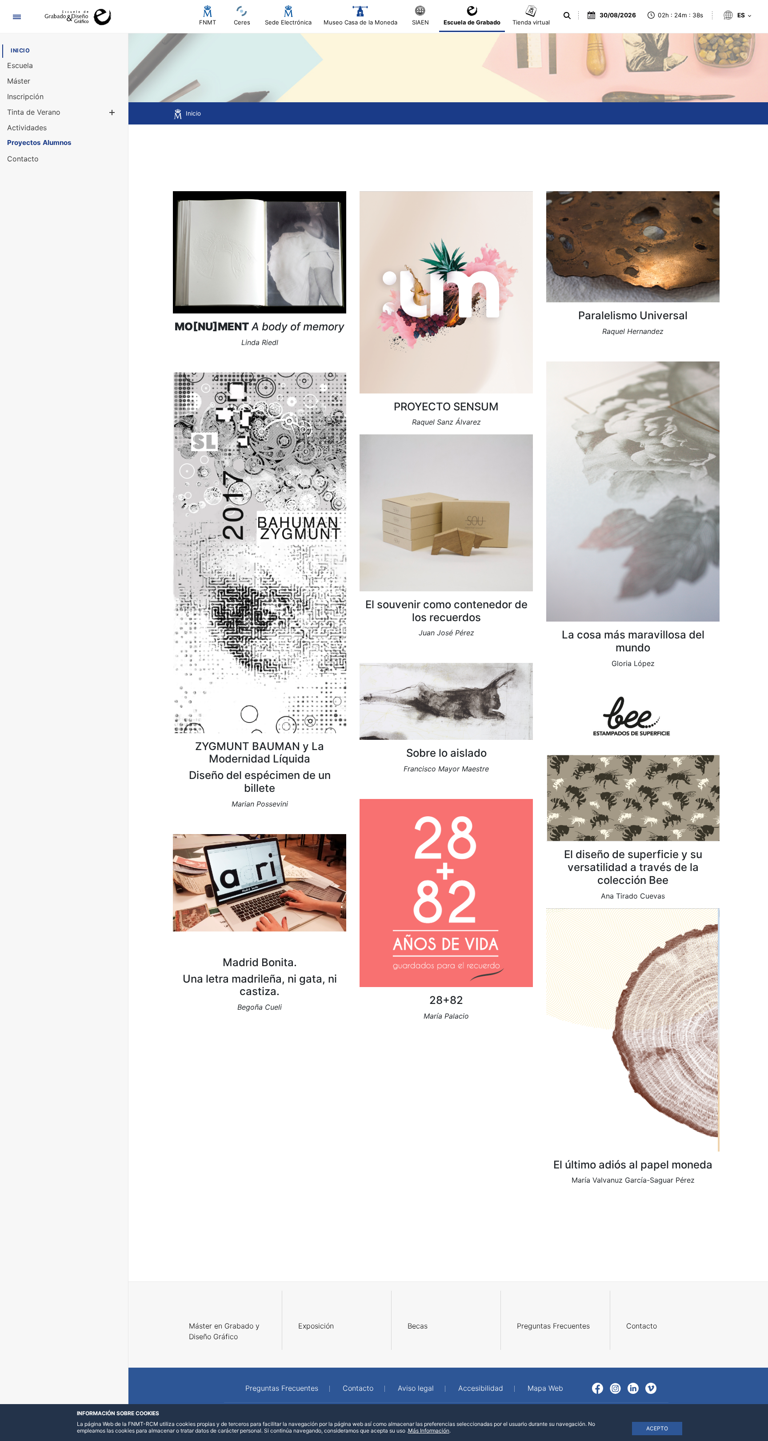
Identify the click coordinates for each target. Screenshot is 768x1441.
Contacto (358, 1388)
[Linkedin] (633, 1387)
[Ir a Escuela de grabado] (75, 17)
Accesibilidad (480, 1388)
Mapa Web (545, 1388)
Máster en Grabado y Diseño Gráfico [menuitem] (224, 1331)
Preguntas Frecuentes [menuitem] (553, 1325)
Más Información (428, 1430)
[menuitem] (20, 50)
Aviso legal (416, 1388)
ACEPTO (657, 1428)
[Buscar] (567, 15)
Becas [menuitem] (418, 1325)
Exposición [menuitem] (316, 1325)
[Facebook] (597, 1387)
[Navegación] (16, 16)
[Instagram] (615, 1387)
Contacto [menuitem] (641, 1325)
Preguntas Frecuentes (281, 1388)
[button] (111, 112)
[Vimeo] (650, 1387)
